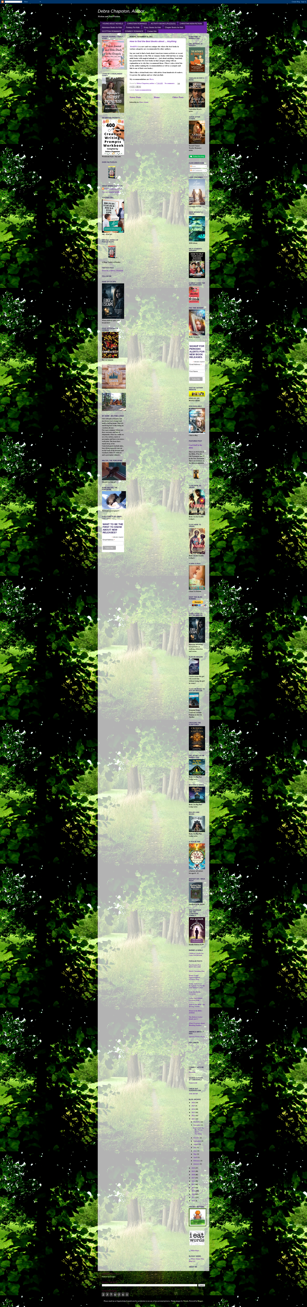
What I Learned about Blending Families (197, 1024)
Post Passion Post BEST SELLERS (195, 966)
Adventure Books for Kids (112, 27)
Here (152, 79)
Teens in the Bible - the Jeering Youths (197, 1005)
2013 (193, 1191)
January (196, 1164)
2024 (193, 1109)
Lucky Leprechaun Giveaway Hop (195, 999)
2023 (193, 1112)
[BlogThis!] (133, 87)
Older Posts (177, 97)
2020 (193, 1168)
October (196, 1138)
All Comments (197, 170)
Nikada (185, 1301)
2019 (193, 1171)
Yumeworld (193, 1083)
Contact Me (151, 31)
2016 (193, 1181)
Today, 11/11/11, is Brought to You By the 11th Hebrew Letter (197, 986)
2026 (193, 1102)
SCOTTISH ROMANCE (111, 31)
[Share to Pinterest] (140, 87)
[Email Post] (178, 83)
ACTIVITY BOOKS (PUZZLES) (163, 24)
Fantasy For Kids (133, 27)
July (195, 1147)
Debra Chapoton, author (113, 189)
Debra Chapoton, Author (121, 11)
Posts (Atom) (143, 102)
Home (157, 97)
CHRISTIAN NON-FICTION (191, 24)
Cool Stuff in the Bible (195, 446)
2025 (193, 1106)
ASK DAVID (193, 1093)
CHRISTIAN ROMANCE (137, 24)
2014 (193, 1187)
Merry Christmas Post (196, 971)
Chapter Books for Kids (174, 27)
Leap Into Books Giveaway (195, 993)
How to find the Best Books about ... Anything (153, 41)
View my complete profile (111, 192)
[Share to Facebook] (137, 87)
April (195, 1157)
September (197, 1141)
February (196, 1160)
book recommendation (143, 90)
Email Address (109, 540)
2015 (193, 1184)
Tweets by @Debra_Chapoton (112, 270)
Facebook (192, 1072)
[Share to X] (135, 87)
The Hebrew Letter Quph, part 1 (195, 1018)
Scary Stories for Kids (152, 27)
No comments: (170, 83)
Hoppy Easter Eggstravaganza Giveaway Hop (194, 977)
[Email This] (131, 87)
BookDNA (134, 46)
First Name (193, 371)
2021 (193, 1119)
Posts (194, 166)
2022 (193, 1115)
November (197, 1125)
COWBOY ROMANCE (134, 31)
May (195, 1154)
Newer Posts (135, 97)
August (196, 1144)
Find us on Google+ (109, 1276)
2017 (193, 1178)
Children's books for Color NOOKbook (196, 954)
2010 (193, 1201)
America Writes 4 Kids (197, 1036)
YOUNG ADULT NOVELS (112, 24)
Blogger (200, 1301)
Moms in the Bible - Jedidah (196, 1012)
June (195, 1151)
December (197, 1122)
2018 (193, 1174)
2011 (193, 1197)
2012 (193, 1194)
